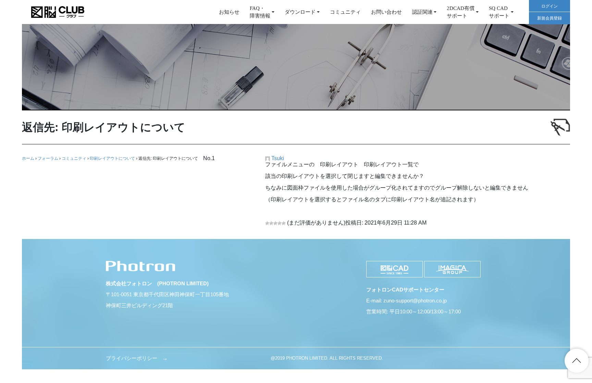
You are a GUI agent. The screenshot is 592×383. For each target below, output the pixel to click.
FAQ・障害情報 (260, 12)
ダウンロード (300, 12)
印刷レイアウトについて (112, 158)
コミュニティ (345, 12)
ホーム (28, 158)
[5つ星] (284, 223)
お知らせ (229, 12)
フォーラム (48, 158)
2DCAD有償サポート (460, 12)
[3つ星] (275, 223)
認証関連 (422, 12)
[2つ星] (271, 223)
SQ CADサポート (499, 12)
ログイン (549, 6)
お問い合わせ (386, 12)
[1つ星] (267, 223)
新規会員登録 (549, 18)
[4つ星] (280, 223)
